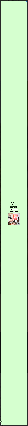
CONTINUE (14, 211)
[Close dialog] (26, 1)
